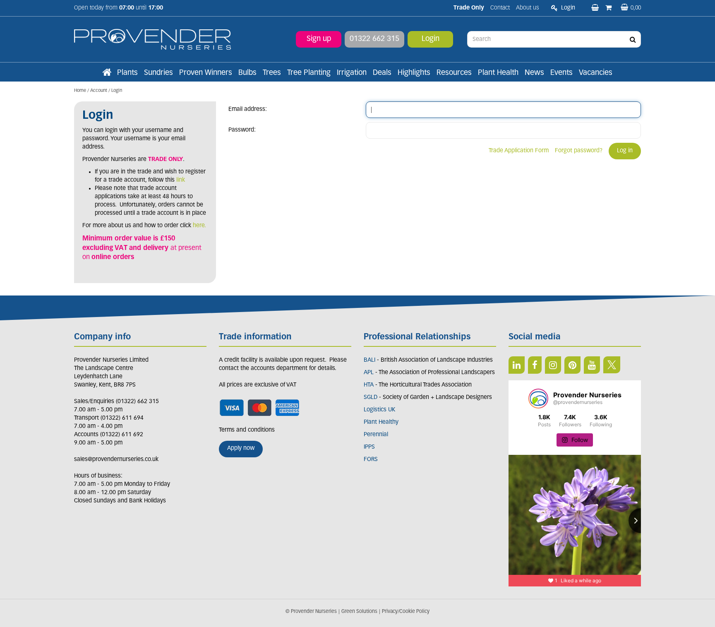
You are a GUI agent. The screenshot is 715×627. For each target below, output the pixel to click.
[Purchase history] (609, 8)
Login (430, 39)
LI (517, 365)
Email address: (247, 109)
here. (199, 226)
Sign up (319, 39)
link (180, 180)
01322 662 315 (374, 39)
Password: (242, 130)
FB (535, 365)
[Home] (107, 73)
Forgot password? (578, 151)
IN (553, 365)
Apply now (240, 448)
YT (592, 365)
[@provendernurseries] (538, 398)
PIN (572, 365)
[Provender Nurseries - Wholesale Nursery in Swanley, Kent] (152, 39)
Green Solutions (359, 611)
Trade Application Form (519, 151)
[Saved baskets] (596, 8)
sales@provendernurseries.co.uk (116, 459)
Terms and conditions (247, 430)
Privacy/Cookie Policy (405, 611)
